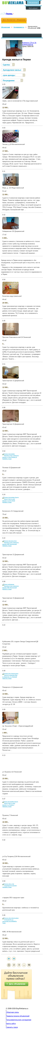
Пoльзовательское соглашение (18, 1020)
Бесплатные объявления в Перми (12, 2)
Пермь (9, 13)
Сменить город (12, 1027)
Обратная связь (12, 1012)
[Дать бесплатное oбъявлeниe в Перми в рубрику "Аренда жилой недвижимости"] (14, 20)
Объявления (33, 3)
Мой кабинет (33, 8)
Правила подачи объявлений (17, 1016)
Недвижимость (19, 27)
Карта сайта (11, 1023)
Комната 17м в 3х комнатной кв (29, 43)
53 (29, 965)
